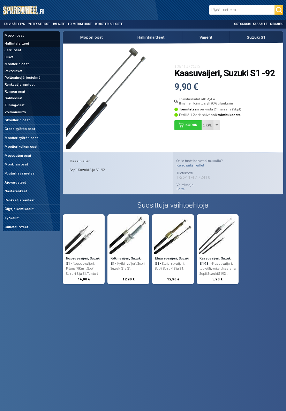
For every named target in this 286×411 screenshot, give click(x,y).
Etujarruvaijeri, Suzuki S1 (172, 260)
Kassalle (260, 24)
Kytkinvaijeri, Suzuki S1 (126, 260)
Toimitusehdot (80, 24)
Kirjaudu (276, 24)
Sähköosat (13, 98)
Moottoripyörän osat (21, 138)
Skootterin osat (17, 120)
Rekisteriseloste (108, 24)
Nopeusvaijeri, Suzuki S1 (83, 260)
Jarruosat (13, 50)
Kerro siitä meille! (190, 165)
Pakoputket (13, 71)
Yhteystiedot (39, 24)
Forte (180, 189)
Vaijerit (206, 37)
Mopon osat (14, 35)
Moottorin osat (17, 64)
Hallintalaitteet (17, 43)
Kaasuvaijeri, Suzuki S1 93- (215, 260)
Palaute (59, 24)
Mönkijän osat (16, 164)
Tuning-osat (14, 105)
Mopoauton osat (18, 155)
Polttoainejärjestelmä (22, 77)
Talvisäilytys (14, 24)
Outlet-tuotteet (16, 227)
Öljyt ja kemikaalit (19, 209)
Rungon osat (15, 91)
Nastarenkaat (16, 191)
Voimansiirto (15, 112)
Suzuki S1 (256, 37)
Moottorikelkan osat (21, 146)
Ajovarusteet (15, 182)
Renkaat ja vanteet (20, 84)
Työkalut (11, 218)
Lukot (9, 57)
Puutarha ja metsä (20, 173)
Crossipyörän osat (20, 129)
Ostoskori (242, 24)
